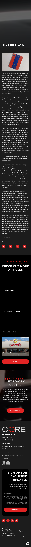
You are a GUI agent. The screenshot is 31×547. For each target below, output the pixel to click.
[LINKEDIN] (12, 520)
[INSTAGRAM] (8, 520)
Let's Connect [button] (15, 411)
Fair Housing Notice (7, 452)
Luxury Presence (8, 533)
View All (15, 362)
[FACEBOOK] (3, 520)
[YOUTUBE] (16, 520)
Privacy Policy (20, 505)
